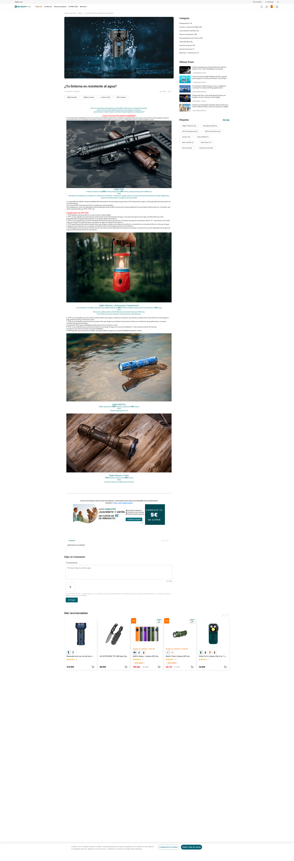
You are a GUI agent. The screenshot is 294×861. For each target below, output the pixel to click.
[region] (147, 852)
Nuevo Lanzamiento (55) (188, 34)
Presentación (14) (185, 23)
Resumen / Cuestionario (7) (189, 53)
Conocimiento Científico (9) (189, 31)
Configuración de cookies (168, 847)
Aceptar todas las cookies (191, 847)
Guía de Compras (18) (187, 45)
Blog (80, 13)
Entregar (71, 600)
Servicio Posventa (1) (186, 49)
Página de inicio (70, 13)
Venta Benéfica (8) (186, 42)
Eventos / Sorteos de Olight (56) (190, 27)
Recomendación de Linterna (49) (191, 38)
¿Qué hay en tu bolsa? (76, 545)
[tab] (38, 6)
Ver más (226, 120)
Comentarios (71, 563)
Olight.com (19, 2)
